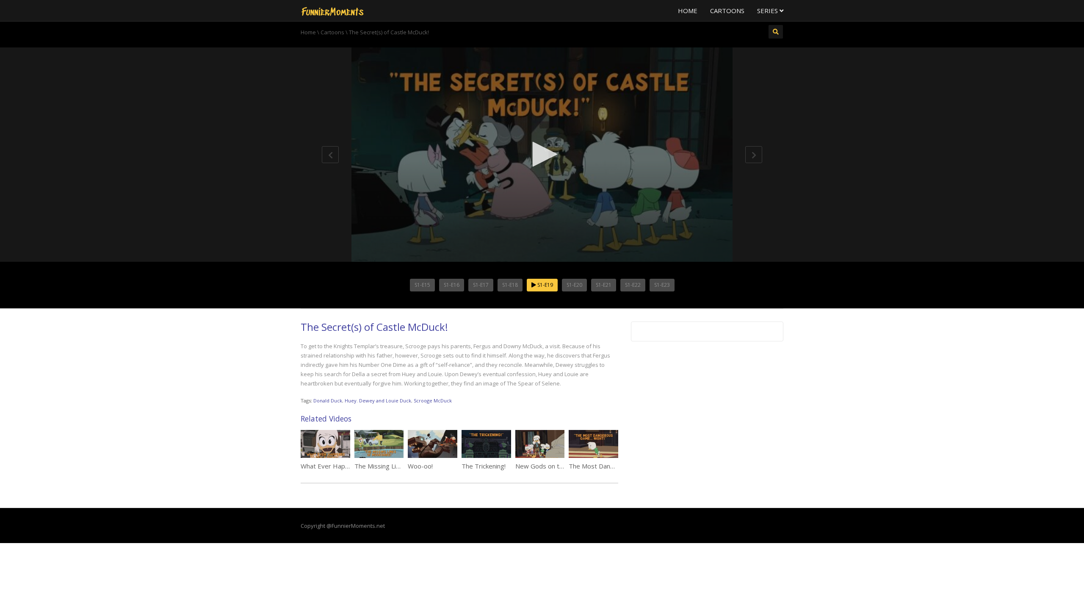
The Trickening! (484, 466)
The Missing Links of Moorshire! (400, 466)
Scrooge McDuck (433, 400)
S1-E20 (574, 284)
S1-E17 (481, 284)
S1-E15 (422, 284)
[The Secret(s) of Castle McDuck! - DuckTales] (332, 10)
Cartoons (727, 10)
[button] (542, 154)
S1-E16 (451, 284)
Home (687, 10)
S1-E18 (510, 284)
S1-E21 (603, 284)
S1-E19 (544, 284)
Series (768, 10)
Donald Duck (327, 400)
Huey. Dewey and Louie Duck (378, 400)
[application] (542, 154)
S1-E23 (662, 284)
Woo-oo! (420, 466)
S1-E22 (633, 284)
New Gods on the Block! (550, 466)
